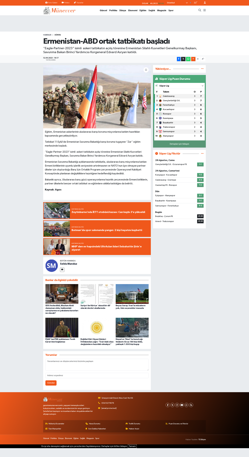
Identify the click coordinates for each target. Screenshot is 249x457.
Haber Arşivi (134, 429)
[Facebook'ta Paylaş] (179, 59)
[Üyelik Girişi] (204, 3)
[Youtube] (182, 405)
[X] (172, 405)
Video (67, 3)
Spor (171, 10)
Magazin (161, 10)
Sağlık (151, 10)
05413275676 (108, 403)
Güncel (103, 10)
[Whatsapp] (186, 405)
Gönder (51, 383)
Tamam (132, 446)
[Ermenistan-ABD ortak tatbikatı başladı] (97, 96)
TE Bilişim (202, 440)
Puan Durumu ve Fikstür (178, 424)
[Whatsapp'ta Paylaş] (188, 59)
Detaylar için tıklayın (179, 144)
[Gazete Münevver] (59, 10)
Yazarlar (80, 3)
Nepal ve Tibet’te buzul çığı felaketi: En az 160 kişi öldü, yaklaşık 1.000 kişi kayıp (129, 341)
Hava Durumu (94, 424)
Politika (113, 10)
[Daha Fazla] (193, 59)
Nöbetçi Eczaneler (56, 424)
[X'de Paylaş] (183, 59)
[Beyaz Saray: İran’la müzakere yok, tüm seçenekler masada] (132, 294)
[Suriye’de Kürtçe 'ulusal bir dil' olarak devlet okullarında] (97, 294)
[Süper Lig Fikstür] (202, 154)
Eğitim (143, 10)
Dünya (122, 10)
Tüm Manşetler (54, 429)
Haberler (47, 35)
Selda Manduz (68, 264)
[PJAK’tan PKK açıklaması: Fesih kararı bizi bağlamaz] (61, 327)
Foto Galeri (52, 3)
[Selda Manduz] (51, 265)
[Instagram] (177, 405)
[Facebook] (168, 405)
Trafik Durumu (134, 424)
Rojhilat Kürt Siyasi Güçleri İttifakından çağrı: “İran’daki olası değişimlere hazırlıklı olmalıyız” (97, 341)
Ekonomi (132, 10)
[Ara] (199, 10)
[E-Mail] (62, 270)
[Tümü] (202, 69)
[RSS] (191, 405)
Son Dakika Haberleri (97, 429)
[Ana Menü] (204, 10)
